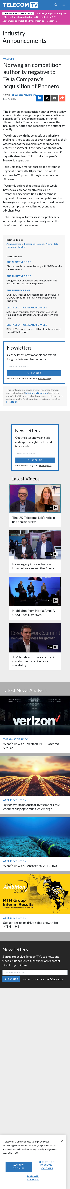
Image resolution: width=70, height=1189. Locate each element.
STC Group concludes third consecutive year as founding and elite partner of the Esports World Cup (32, 314)
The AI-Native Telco (19, 262)
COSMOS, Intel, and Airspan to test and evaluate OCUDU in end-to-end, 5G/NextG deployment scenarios (33, 297)
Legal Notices (13, 402)
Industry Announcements (24, 36)
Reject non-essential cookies (47, 1165)
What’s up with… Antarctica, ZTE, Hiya (30, 866)
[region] (33, 1162)
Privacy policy (44, 378)
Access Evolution (14, 800)
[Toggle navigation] (64, 4)
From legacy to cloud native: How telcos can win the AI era (33, 566)
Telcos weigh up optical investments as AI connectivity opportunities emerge (32, 806)
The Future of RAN (18, 290)
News (49, 243)
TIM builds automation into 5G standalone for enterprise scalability (34, 661)
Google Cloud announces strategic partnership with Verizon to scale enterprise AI (32, 282)
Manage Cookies (33, 1178)
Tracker (8, 59)
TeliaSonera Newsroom (23, 94)
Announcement (14, 243)
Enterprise (29, 243)
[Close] (61, 1141)
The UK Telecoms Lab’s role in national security (33, 519)
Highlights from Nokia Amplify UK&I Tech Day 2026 (33, 612)
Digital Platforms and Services (27, 307)
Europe (40, 243)
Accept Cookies (18, 1167)
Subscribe (34, 373)
